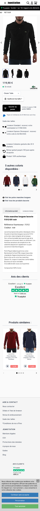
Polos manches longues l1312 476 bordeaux (11, 357)
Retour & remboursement (12, 415)
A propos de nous (9, 446)
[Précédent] (1, 42)
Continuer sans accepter (20, 495)
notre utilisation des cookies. (11, 490)
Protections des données (12, 442)
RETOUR (7, 12)
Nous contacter (8, 406)
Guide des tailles (9, 121)
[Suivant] (38, 42)
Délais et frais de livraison (12, 411)
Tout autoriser (20, 506)
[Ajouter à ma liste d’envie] (7, 366)
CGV (4, 438)
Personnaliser (20, 500)
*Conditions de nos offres (12, 423)
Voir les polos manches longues (18, 197)
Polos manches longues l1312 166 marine (29, 357)
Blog (4, 455)
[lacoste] (14, 331)
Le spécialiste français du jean (14, 3)
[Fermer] (38, 481)
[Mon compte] (32, 3)
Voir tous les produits (17, 201)
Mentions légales (9, 434)
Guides (5, 451)
